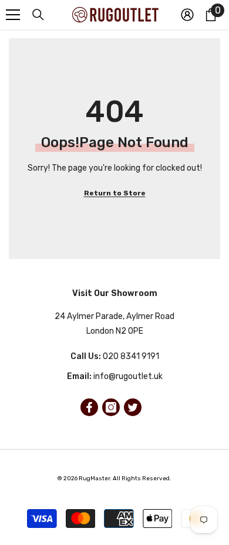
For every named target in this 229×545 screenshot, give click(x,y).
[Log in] (187, 14)
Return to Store (115, 193)
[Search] (38, 15)
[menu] (13, 15)
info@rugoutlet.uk (128, 376)
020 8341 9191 (131, 356)
